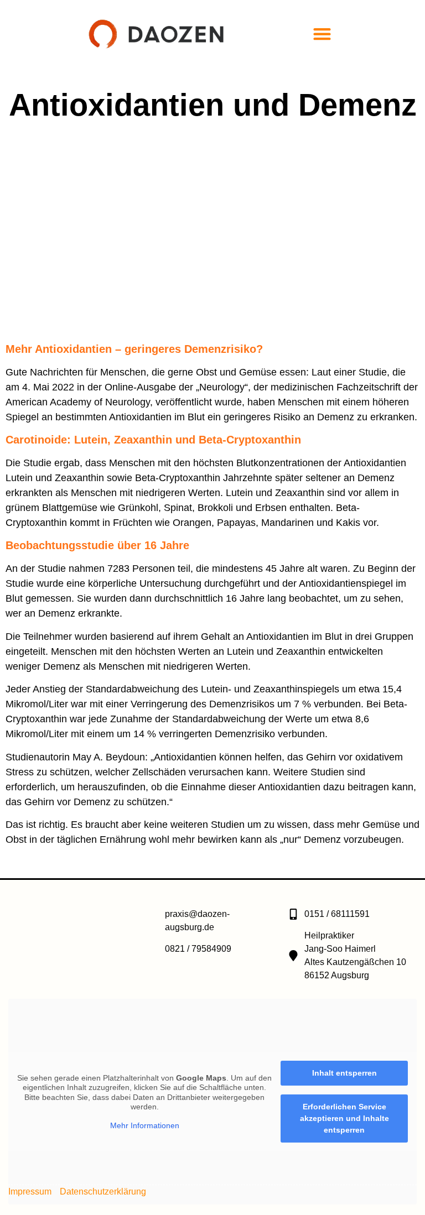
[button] (322, 33)
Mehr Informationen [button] (144, 1125)
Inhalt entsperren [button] (344, 1072)
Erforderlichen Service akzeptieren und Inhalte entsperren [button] (344, 1118)
